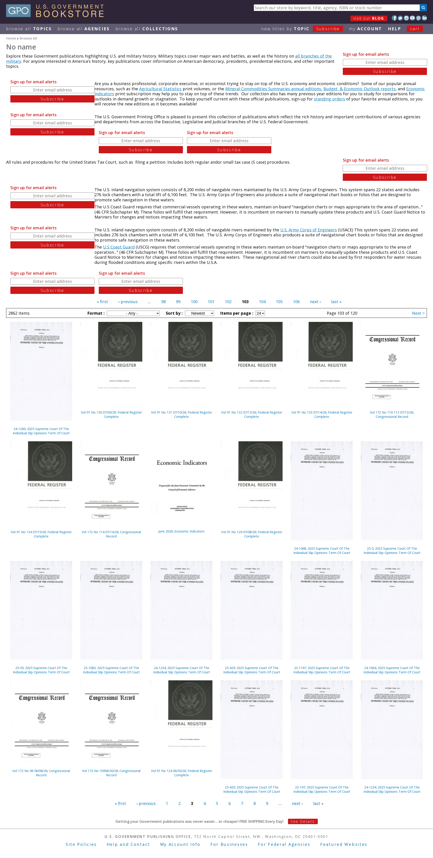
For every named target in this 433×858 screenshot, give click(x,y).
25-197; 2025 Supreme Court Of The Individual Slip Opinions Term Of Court (321, 789)
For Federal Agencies (284, 844)
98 (163, 301)
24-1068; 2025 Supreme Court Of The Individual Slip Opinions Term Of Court (321, 550)
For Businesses (229, 844)
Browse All (29, 28)
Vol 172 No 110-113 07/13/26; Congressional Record (392, 414)
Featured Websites (343, 844)
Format (95, 313)
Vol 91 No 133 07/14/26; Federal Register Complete (321, 414)
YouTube (412, 18)
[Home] (57, 15)
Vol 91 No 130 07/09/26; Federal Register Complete (111, 414)
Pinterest (418, 18)
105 (279, 301)
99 (178, 301)
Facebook (394, 18)
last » (336, 301)
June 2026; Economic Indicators (181, 531)
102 (228, 301)
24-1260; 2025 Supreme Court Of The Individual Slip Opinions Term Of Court (41, 431)
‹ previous (128, 301)
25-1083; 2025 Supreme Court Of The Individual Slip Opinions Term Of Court (111, 670)
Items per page (236, 313)
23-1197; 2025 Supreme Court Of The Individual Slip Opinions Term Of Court (321, 670)
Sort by (174, 313)
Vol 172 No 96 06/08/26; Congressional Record (41, 773)
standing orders (329, 99)
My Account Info (180, 844)
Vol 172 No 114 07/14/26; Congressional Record (111, 534)
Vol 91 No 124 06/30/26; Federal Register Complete (181, 773)
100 (194, 301)
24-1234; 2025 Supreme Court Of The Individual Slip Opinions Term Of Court (181, 670)
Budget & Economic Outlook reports (359, 88)
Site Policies (81, 844)
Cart (415, 28)
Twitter (400, 18)
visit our (368, 18)
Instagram (406, 18)
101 (211, 301)
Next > (418, 313)
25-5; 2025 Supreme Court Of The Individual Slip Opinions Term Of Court (392, 550)
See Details (303, 821)
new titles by (300, 28)
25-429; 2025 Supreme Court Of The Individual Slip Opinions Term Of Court (251, 670)
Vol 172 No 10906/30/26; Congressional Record (111, 773)
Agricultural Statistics (160, 88)
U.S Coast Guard (119, 247)
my (365, 28)
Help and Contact (128, 844)
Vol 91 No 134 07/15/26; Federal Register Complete (41, 534)
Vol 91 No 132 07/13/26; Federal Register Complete (251, 414)
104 (262, 301)
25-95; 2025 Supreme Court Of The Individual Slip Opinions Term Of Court (41, 670)
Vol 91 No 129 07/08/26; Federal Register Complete (251, 534)
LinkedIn (424, 18)
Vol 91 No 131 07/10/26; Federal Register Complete (181, 414)
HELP (394, 28)
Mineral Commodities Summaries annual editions (273, 88)
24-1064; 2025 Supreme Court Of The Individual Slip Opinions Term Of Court (392, 670)
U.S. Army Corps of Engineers (308, 230)
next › (315, 301)
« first (102, 301)
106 (296, 301)
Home (11, 38)
